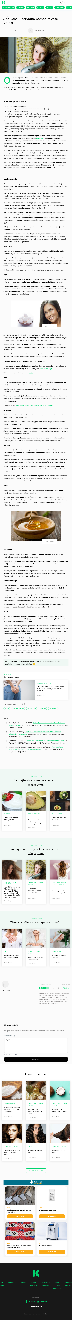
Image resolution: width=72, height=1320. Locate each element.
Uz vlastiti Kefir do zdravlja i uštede (11, 819)
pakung (43, 708)
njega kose (32, 708)
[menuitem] (61, 2)
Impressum (12, 1282)
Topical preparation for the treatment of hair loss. (45, 741)
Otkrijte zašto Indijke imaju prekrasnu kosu (12, 1152)
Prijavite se (36, 1059)
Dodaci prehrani (9, 1103)
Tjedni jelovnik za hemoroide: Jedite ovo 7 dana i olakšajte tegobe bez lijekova (50, 688)
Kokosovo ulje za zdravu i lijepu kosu (59, 1110)
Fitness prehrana (34, 814)
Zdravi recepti (57, 814)
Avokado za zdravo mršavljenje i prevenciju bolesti (35, 822)
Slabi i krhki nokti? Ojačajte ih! (59, 956)
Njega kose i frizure (15, 16)
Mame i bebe (59, 7)
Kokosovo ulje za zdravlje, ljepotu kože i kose (36, 1111)
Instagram (43, 1301)
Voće (29, 816)
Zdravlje (20, 7)
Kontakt (23, 1282)
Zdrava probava (8, 7)
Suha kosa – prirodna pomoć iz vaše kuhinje (34, 891)
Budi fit (49, 7)
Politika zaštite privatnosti (57, 1285)
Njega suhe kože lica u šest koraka (35, 958)
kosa (7, 708)
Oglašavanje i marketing (45, 1284)
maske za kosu (19, 708)
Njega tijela (56, 951)
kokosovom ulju (46, 369)
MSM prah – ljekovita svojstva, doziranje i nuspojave (12, 1109)
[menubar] (61, 2)
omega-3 (39, 138)
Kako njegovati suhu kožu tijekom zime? (11, 956)
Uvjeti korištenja (33, 1284)
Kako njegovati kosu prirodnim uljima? (59, 892)
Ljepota (40, 7)
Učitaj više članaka (36, 1170)
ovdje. (31, 373)
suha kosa (53, 708)
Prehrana (30, 7)
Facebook (31, 1301)
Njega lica (31, 951)
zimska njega (10, 712)
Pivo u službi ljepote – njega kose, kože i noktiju (34, 405)
